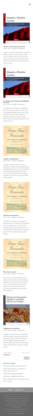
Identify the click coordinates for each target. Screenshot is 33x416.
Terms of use (19, 390)
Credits (10, 390)
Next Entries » (26, 353)
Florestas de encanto (9, 272)
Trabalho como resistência (11, 328)
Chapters (14, 48)
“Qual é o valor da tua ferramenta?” (14, 46)
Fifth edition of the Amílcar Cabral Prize (14, 366)
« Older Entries (7, 353)
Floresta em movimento (10, 215)
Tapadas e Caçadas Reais (11, 159)
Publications (21, 48)
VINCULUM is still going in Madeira (13, 373)
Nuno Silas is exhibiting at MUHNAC (13, 376)
